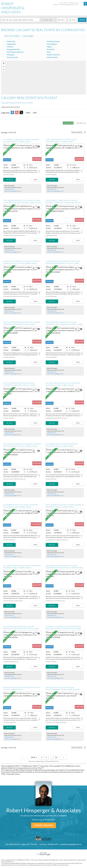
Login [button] (34, 112)
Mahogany (11, 55)
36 (56, 757)
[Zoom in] (3, 63)
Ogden (49, 47)
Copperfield (11, 44)
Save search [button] (67, 123)
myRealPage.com (43, 854)
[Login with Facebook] (12, 113)
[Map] (43, 78)
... (50, 757)
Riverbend (50, 49)
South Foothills (52, 57)
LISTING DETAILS (9, 180)
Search (82, 20)
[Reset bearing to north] (3, 69)
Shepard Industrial (53, 55)
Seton (49, 52)
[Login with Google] (17, 113)
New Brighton (52, 44)
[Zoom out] (3, 66)
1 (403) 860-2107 (9, 189)
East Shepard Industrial (15, 52)
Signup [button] (28, 112)
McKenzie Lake (12, 57)
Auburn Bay (11, 41)
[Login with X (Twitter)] (21, 113)
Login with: (5, 113)
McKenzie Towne (53, 41)
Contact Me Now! (43, 825)
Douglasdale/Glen (13, 49)
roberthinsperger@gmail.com (66, 5)
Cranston (10, 47)
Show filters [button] (79, 123)
